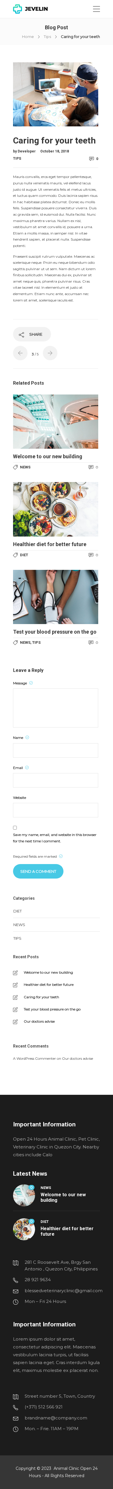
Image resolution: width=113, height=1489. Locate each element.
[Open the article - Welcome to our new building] (55, 421)
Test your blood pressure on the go (52, 1009)
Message (20, 683)
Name (18, 737)
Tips (47, 36)
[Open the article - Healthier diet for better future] (55, 509)
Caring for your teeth (41, 997)
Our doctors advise (39, 1021)
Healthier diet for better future (49, 984)
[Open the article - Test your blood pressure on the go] (55, 597)
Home (28, 36)
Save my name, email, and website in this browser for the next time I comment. (54, 837)
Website (19, 797)
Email (18, 768)
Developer (27, 151)
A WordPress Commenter (34, 1058)
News (25, 467)
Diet (24, 555)
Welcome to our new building (48, 972)
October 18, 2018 (54, 151)
